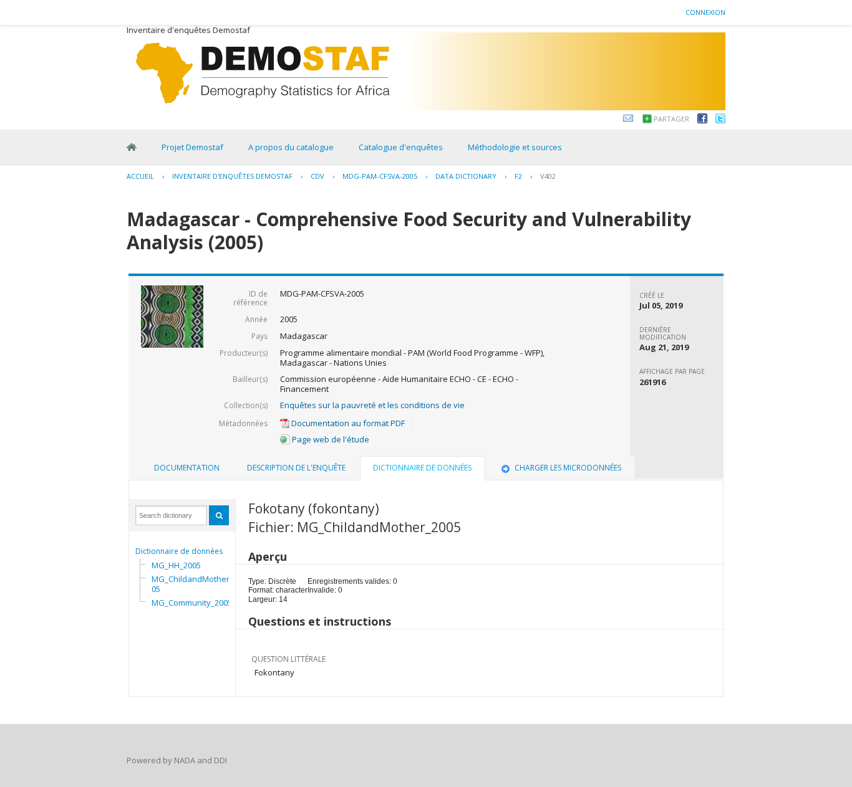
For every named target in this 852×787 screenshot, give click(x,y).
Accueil (140, 176)
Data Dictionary (465, 176)
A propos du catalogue (291, 147)
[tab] (187, 468)
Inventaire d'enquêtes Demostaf (232, 176)
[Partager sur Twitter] (720, 120)
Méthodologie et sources (515, 147)
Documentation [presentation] (187, 467)
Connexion (705, 12)
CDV (317, 176)
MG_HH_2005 (176, 565)
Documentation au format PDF (347, 423)
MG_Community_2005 (192, 603)
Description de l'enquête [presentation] (296, 467)
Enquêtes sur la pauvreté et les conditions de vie (372, 405)
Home (132, 147)
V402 (548, 176)
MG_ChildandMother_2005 (197, 584)
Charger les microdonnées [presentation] (568, 467)
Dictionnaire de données (179, 551)
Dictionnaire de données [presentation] (422, 467)
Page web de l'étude (329, 439)
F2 (518, 176)
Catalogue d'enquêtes (401, 147)
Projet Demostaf (192, 147)
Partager (671, 118)
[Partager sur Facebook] (702, 120)
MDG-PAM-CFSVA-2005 (379, 176)
